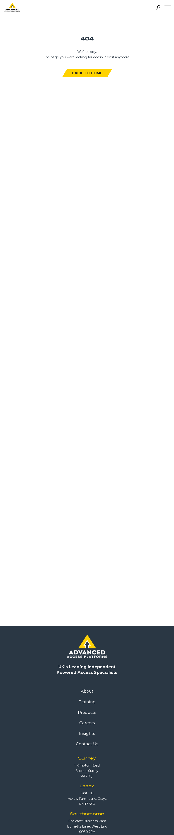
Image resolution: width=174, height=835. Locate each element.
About (87, 691)
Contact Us (87, 743)
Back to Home (87, 73)
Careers (87, 722)
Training (87, 701)
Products (87, 712)
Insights (87, 733)
